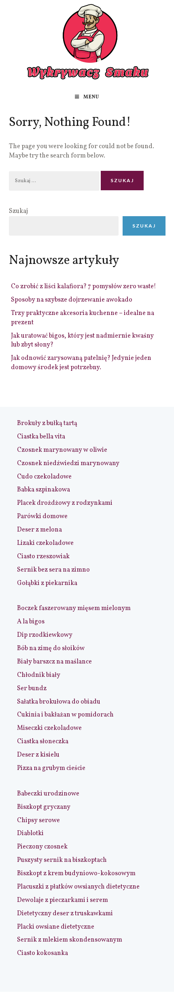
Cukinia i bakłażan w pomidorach (65, 714)
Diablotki (30, 833)
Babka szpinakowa (43, 489)
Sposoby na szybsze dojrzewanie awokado (71, 300)
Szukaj (18, 211)
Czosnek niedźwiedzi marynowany (68, 463)
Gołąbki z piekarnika (47, 583)
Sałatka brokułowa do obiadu (58, 701)
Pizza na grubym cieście (51, 768)
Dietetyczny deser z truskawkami (65, 913)
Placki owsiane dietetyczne (55, 927)
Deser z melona (39, 529)
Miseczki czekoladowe (49, 728)
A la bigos (31, 621)
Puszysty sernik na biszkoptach (62, 860)
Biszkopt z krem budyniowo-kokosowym (76, 873)
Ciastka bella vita (41, 436)
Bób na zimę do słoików (51, 648)
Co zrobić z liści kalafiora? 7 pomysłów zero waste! (83, 286)
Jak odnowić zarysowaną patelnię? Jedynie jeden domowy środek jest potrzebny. (81, 363)
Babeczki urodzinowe (48, 793)
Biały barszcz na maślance (54, 661)
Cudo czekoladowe (44, 476)
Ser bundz (32, 688)
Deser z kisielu (38, 755)
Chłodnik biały (38, 675)
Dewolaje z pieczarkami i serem (62, 900)
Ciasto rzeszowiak (43, 556)
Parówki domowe (42, 516)
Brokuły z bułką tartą (47, 423)
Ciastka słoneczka (42, 741)
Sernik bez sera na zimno (53, 570)
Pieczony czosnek (42, 846)
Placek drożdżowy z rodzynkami (64, 503)
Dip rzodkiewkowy (44, 635)
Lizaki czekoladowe (45, 543)
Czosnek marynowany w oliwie (62, 450)
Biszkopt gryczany (43, 807)
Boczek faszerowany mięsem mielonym (74, 608)
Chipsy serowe (38, 820)
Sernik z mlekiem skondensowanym (69, 940)
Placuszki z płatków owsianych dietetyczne (78, 886)
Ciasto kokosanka (42, 953)
